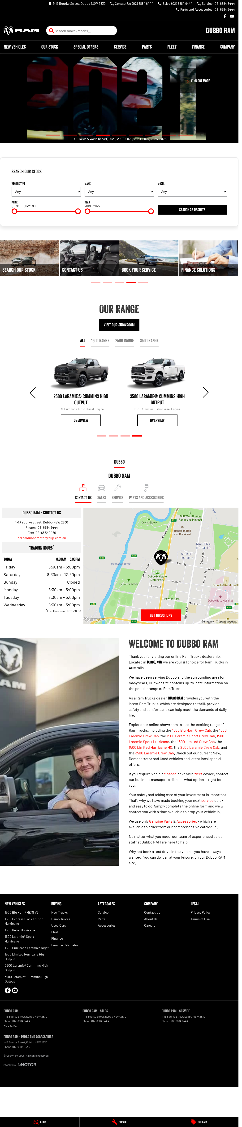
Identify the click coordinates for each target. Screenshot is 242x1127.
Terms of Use (200, 919)
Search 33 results (192, 209)
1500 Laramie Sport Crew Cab (191, 736)
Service (120, 47)
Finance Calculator (64, 945)
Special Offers (85, 47)
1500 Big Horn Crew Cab (191, 730)
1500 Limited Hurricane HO (150, 747)
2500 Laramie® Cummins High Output (26, 967)
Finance (198, 47)
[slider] (14, 211)
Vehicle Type (18, 183)
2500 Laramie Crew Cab (199, 747)
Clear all (219, 173)
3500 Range (149, 340)
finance (170, 773)
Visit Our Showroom (119, 325)
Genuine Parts (161, 821)
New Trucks (59, 912)
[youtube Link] (232, 16)
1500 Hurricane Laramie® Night (27, 948)
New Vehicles (15, 47)
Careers (149, 925)
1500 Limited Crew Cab (196, 741)
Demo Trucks (60, 919)
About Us (151, 919)
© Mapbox (207, 621)
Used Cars (58, 925)
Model (161, 183)
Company (227, 47)
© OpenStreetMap (226, 621)
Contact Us (152, 912)
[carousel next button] (205, 392)
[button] (119, 98)
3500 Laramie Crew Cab (154, 753)
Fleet (172, 47)
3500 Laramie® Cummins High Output (26, 979)
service (207, 800)
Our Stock (49, 47)
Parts (147, 47)
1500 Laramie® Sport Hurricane (19, 938)
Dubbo (119, 462)
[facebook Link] (225, 16)
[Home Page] (21, 30)
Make (88, 183)
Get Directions (161, 615)
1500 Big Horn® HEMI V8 (21, 912)
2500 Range (124, 340)
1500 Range (100, 340)
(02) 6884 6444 (47, 527)
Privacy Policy (200, 912)
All (82, 340)
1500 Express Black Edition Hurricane (24, 921)
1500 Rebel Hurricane (20, 930)
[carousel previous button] (33, 392)
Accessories (187, 821)
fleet (198, 773)
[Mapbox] (96, 619)
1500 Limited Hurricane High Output (25, 956)
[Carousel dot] (53, 135)
